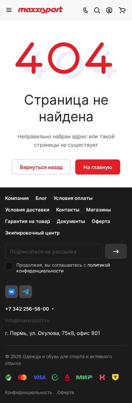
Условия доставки (27, 210)
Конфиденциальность (28, 392)
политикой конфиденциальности (63, 267)
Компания (17, 198)
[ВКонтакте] (11, 291)
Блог (41, 198)
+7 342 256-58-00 (27, 309)
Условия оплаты (73, 198)
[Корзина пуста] (122, 10)
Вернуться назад (41, 167)
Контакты (67, 210)
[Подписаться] (116, 251)
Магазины (98, 210)
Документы (71, 221)
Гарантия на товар (27, 221)
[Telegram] (25, 291)
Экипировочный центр (32, 233)
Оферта (101, 221)
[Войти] (109, 10)
